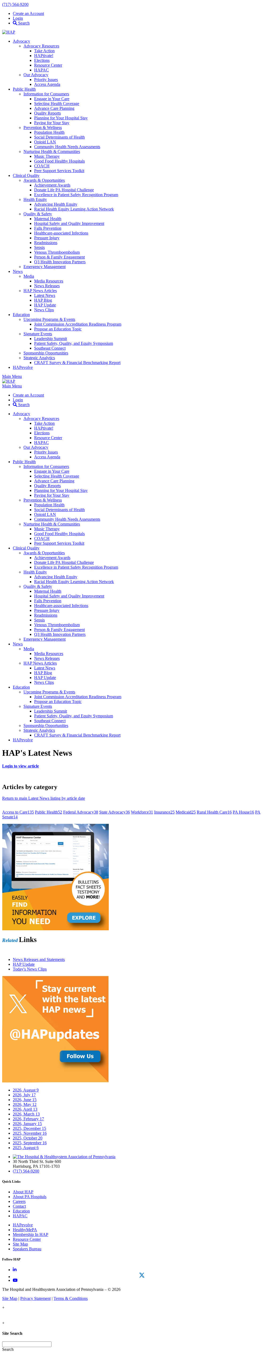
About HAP (23, 1192)
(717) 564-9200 (15, 4)
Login (18, 18)
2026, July (24, 1095)
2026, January (27, 1123)
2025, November (30, 1133)
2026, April (25, 1109)
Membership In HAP (30, 1234)
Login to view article (20, 766)
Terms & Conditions (71, 1298)
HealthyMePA (25, 1229)
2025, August (26, 1147)
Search (23, 23)
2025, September (30, 1143)
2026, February (28, 1119)
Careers (19, 1201)
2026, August (26, 1090)
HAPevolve (23, 1225)
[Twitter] (142, 1275)
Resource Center (27, 1239)
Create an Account (28, 13)
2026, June (25, 1099)
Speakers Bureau (27, 1249)
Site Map (20, 1244)
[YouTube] (15, 1280)
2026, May (25, 1104)
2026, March (26, 1114)
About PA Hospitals (29, 1196)
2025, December (29, 1128)
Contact (19, 1206)
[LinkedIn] (15, 1269)
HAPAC (20, 1216)
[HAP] (8, 32)
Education (21, 1211)
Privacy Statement (35, 1298)
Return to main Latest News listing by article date (43, 798)
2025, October (27, 1138)
